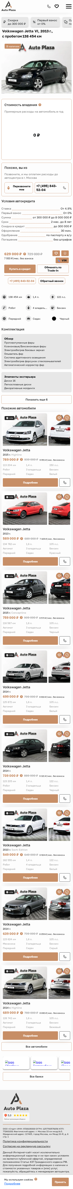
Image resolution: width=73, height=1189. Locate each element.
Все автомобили (36, 1046)
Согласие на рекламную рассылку (26, 1146)
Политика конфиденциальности (25, 1141)
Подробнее (30, 482)
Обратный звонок (52, 280)
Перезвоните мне (21, 188)
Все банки (36, 1076)
